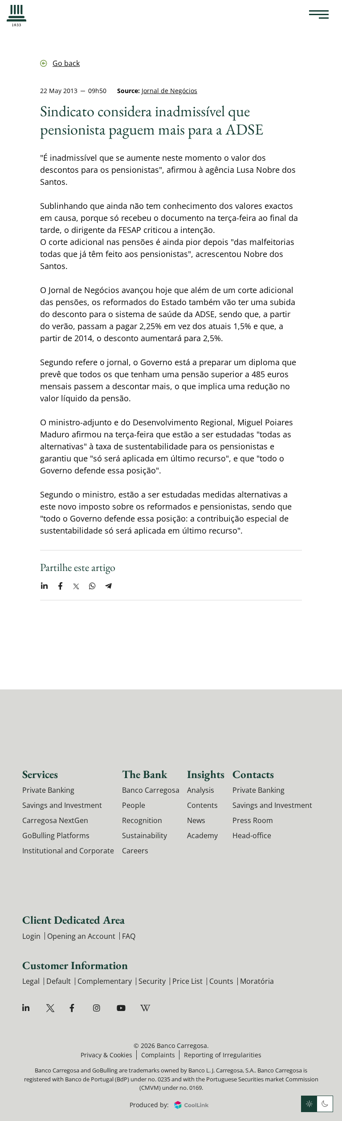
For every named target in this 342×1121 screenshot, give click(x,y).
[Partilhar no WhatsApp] (92, 586)
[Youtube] (122, 1008)
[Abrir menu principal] (319, 15)
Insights (205, 774)
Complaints (158, 1055)
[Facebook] (75, 1008)
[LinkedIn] (27, 1008)
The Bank (144, 774)
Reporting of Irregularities (222, 1055)
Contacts (253, 774)
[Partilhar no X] (76, 586)
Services (40, 774)
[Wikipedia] (145, 1008)
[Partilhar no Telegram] (108, 586)
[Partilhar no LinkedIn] (44, 586)
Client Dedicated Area (73, 920)
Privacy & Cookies (106, 1055)
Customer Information (75, 965)
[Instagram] (98, 1008)
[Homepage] (16, 15)
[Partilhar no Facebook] (60, 586)
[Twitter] (51, 1008)
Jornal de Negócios (169, 90)
